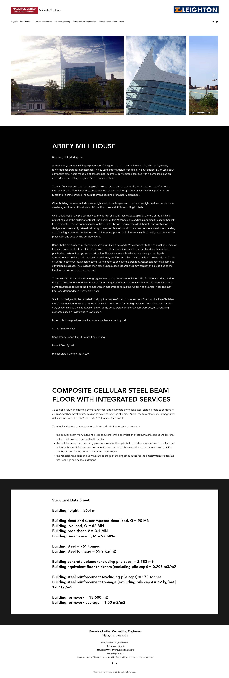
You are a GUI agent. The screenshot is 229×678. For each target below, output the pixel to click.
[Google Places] (213, 21)
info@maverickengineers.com (114, 642)
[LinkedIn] (217, 21)
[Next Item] (213, 75)
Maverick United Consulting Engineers (115, 631)
